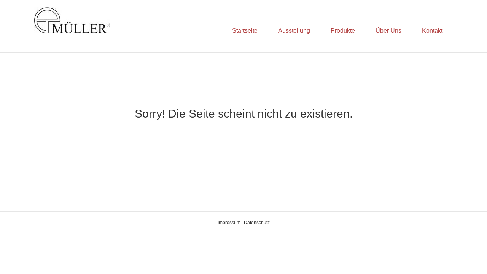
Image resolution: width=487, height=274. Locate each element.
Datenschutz (257, 222)
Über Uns (388, 30)
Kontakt (432, 30)
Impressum (229, 222)
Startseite (245, 30)
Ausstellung (294, 30)
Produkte (343, 30)
